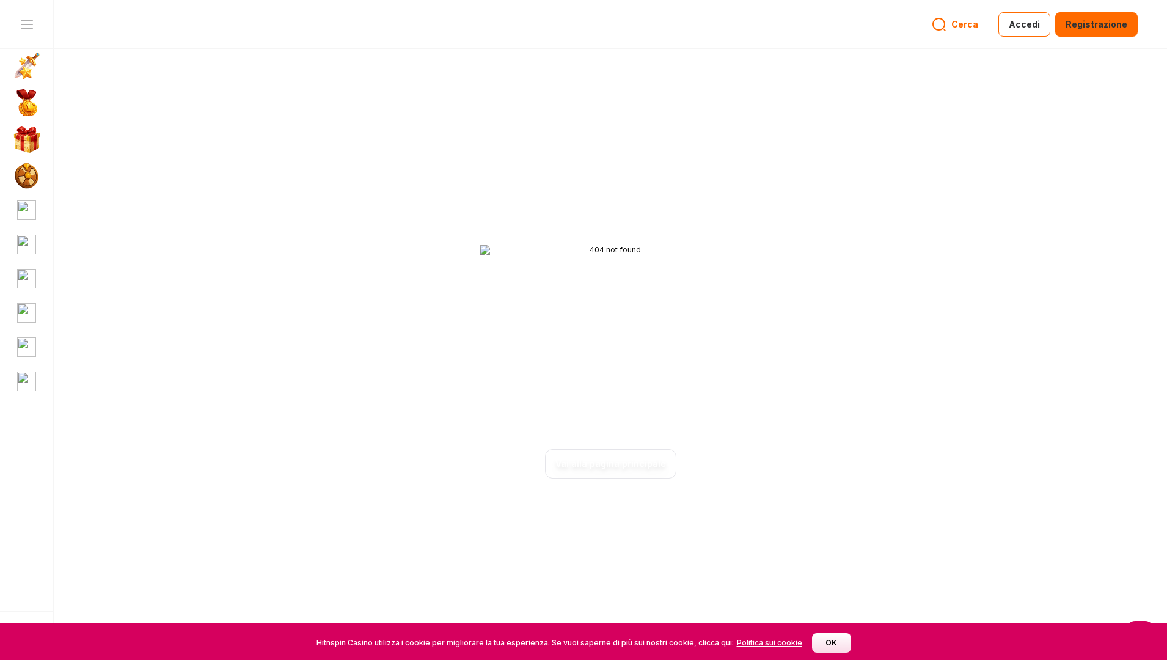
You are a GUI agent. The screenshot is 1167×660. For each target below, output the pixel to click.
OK (831, 642)
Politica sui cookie (769, 642)
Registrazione (1096, 24)
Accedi (1024, 24)
